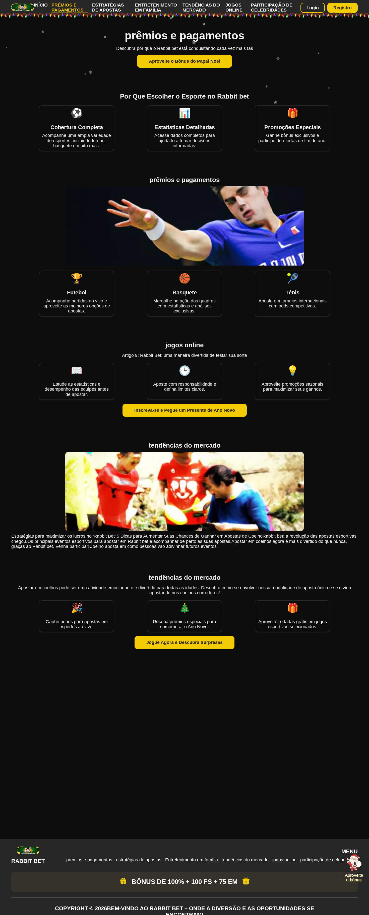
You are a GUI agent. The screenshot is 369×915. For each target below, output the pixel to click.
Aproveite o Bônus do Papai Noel (184, 61)
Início (41, 5)
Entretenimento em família (156, 8)
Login (312, 7)
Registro (342, 7)
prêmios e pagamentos (67, 8)
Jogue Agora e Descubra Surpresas (184, 642)
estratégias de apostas (108, 8)
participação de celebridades (271, 8)
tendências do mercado (201, 8)
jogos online (233, 8)
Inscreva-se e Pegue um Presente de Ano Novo (184, 410)
